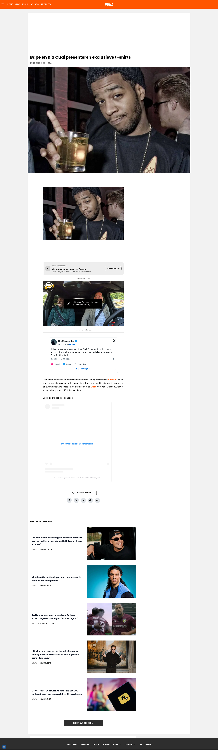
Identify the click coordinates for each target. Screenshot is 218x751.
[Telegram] (83, 500)
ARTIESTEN (46, 4)
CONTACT (130, 744)
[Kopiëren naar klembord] (90, 500)
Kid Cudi (112, 379)
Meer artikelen (83, 723)
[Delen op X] (76, 500)
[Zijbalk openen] (2, 4)
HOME (10, 4)
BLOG (96, 744)
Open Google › (113, 268)
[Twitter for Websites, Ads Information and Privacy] (114, 359)
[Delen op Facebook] (69, 500)
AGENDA (35, 4)
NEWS (17, 4)
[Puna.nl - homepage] (109, 4)
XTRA (49, 63)
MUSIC (25, 4)
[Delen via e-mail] (97, 500)
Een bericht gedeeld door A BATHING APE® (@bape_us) (77, 478)
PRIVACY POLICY (112, 744)
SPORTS (35, 623)
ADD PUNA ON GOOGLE (84, 493)
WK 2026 (72, 744)
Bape (93, 386)
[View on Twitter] (114, 342)
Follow (72, 344)
